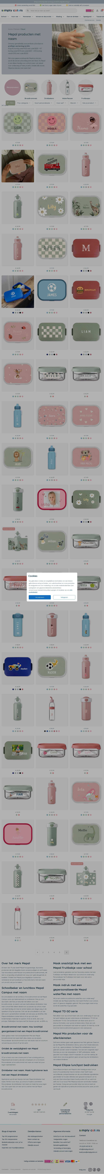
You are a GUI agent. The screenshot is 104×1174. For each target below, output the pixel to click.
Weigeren (64, 597)
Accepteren (39, 597)
